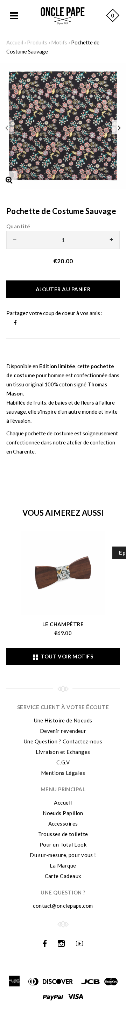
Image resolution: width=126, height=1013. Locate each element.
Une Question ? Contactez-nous (63, 741)
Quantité (18, 226)
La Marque (63, 865)
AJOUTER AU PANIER (63, 289)
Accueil (14, 42)
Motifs (59, 42)
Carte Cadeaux (63, 876)
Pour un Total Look (63, 844)
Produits (37, 42)
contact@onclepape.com (63, 906)
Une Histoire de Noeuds (63, 720)
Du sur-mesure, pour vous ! (63, 855)
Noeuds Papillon (63, 813)
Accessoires (63, 823)
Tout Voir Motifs (65, 656)
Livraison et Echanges (63, 752)
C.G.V (63, 762)
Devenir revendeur (63, 731)
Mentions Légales (63, 773)
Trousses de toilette (63, 834)
